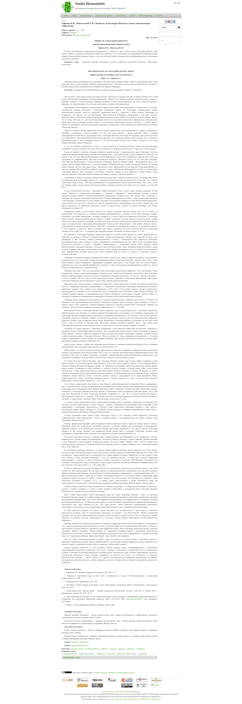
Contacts (159, 15)
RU (175, 3)
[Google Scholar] (112, 681)
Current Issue (121, 15)
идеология (111, 653)
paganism (121, 649)
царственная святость (87, 653)
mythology (104, 649)
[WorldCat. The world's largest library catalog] (82, 681)
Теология (73, 32)
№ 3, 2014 (80, 30)
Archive (132, 15)
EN (179, 3)
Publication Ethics (145, 15)
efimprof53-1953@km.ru (80, 642)
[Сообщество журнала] (166, 22)
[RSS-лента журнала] (172, 22)
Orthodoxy (131, 649)
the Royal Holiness (92, 649)
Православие (131, 653)
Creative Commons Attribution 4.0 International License (114, 672)
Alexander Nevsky (77, 649)
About (74, 15)
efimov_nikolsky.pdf (82, 35)
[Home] (68, 12)
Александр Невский (69, 653)
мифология (101, 653)
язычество (120, 653)
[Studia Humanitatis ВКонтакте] (169, 22)
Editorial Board (86, 15)
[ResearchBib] (141, 687)
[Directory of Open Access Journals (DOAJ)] (67, 681)
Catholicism (141, 649)
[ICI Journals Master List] (141, 681)
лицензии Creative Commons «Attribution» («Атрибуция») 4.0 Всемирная (134, 699)
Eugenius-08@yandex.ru (79, 645)
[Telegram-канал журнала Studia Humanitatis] (174, 22)
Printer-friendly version (71, 657)
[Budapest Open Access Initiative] (156, 681)
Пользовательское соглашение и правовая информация (121, 691)
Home (66, 15)
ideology (113, 649)
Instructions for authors (104, 15)
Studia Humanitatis (90, 3)
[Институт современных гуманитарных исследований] (82, 687)
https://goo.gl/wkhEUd (134, 599)
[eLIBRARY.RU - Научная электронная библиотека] (126, 681)
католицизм (142, 653)
